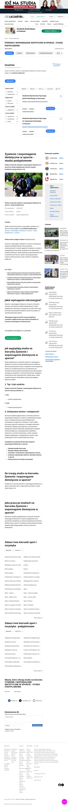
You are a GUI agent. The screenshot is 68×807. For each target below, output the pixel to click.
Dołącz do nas (19, 10)
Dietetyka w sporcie (11, 650)
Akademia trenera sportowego (32, 642)
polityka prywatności (30, 799)
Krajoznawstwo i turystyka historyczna (32, 577)
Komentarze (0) (59, 48)
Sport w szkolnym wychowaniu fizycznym (32, 609)
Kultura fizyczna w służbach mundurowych (13, 581)
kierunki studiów (35, 21)
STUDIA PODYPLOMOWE (27, 111)
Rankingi (49, 10)
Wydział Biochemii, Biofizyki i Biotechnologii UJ (56, 174)
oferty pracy (63, 231)
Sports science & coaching (32, 613)
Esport (26, 569)
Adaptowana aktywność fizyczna (13, 638)
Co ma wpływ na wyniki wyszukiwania (12, 67)
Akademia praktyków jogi (32, 638)
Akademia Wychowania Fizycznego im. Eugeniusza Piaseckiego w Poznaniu (34, 121)
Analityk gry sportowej (12, 646)
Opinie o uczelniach (35, 10)
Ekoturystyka (9, 569)
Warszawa (17, 691)
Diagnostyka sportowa (31, 561)
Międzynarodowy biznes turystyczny (13, 585)
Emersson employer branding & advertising (21, 804)
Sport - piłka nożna (11, 597)
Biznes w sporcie (10, 561)
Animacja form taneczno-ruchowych (32, 646)
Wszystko (9, 53)
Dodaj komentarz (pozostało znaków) (15, 714)
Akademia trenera (10, 642)
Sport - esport (9, 593)
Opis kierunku (31, 53)
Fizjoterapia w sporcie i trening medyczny (32, 654)
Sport (25, 589)
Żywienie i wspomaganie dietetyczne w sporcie (35, 101)
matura (49, 24)
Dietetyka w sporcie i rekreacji (13, 565)
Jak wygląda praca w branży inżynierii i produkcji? (7, 767)
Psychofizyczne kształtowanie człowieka (13, 589)
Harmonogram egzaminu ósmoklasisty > (52, 360)
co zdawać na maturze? (52, 250)
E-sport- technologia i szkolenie (32, 650)
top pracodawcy (9, 24)
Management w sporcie (31, 581)
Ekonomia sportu (10, 654)
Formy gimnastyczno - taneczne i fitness (13, 658)
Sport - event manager (31, 593)
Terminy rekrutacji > (51, 351)
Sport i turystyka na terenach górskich (13, 605)
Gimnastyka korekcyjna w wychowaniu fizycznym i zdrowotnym (32, 662)
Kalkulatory (60, 16)
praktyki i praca (54, 21)
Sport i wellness (29, 605)
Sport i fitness (28, 601)
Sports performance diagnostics (13, 613)
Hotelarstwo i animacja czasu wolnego (13, 577)
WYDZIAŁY (24, 108)
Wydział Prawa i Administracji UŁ (56, 179)
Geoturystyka (9, 573)
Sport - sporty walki (30, 597)
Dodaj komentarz (37, 725)
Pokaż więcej (37, 618)
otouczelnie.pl (7, 799)
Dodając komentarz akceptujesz (12, 730)
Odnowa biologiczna (30, 585)
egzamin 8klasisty (58, 24)
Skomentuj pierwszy (64, 802)
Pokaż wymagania (12, 338)
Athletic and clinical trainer (32, 557)
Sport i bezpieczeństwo (12, 601)
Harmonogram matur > (52, 357)
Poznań (7, 691)
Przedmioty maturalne (46, 53)
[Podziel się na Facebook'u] (7, 174)
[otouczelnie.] (14, 16)
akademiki (45, 21)
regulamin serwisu (9, 731)
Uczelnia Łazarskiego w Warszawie (56, 163)
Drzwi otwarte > (49, 354)
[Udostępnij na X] (7, 177)
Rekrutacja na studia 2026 (35, 12)
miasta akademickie (10, 21)
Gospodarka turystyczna (31, 573)
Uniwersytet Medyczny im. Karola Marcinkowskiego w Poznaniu (56, 158)
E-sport (26, 565)
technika (42, 24)
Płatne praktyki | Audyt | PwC (30, 751)
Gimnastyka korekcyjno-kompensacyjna (13, 666)
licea (37, 24)
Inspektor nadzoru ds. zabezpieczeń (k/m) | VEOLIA (22, 752)
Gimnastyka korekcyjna (12, 662)
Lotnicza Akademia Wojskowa (56, 168)
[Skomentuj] (7, 181)
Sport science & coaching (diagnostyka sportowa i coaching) (13, 609)
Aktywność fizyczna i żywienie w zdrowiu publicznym (13, 557)
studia (26, 21)
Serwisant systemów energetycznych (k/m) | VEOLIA (23, 760)
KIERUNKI (31, 108)
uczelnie (20, 21)
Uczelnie (19, 53)
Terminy (51, 16)
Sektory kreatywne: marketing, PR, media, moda (14, 759)
